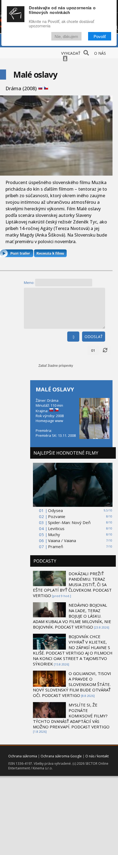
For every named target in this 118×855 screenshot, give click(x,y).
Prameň (55, 546)
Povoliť (100, 36)
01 (93, 350)
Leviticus (56, 528)
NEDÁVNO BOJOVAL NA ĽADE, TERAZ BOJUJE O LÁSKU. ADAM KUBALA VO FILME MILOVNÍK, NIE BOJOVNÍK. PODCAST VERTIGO (72, 616)
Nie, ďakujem (66, 36)
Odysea (55, 510)
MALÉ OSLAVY (55, 389)
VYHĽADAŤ (70, 53)
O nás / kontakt (97, 756)
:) (73, 336)
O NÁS (100, 53)
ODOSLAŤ (94, 336)
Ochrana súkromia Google (61, 756)
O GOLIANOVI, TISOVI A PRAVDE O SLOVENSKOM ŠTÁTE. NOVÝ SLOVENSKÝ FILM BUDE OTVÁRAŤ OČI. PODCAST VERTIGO (72, 684)
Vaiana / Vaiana (62, 540)
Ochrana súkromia (22, 756)
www (59, 420)
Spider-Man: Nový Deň (69, 522)
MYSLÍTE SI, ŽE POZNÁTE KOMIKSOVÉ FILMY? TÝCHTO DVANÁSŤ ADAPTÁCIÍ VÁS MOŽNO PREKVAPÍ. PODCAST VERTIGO (71, 715)
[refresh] (105, 350)
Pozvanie (56, 516)
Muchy (54, 534)
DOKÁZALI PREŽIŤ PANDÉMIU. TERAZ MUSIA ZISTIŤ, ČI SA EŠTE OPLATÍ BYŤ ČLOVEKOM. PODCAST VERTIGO (72, 584)
